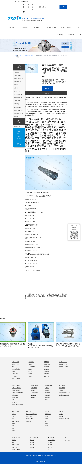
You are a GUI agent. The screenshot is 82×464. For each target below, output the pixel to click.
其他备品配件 (15, 421)
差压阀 (30, 369)
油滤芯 (33, 55)
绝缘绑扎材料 (29, 418)
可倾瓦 (14, 440)
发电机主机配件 (18, 110)
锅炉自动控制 (17, 100)
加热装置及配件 (18, 107)
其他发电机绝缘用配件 (31, 414)
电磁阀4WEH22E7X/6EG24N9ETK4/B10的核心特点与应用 (40, 345)
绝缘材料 (16, 85)
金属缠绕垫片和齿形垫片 (18, 404)
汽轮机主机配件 (18, 75)
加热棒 (32, 442)
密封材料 (16, 116)
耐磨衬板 (61, 416)
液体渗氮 (61, 414)
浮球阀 (30, 373)
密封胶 (46, 423)
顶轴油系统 (46, 376)
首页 (16, 55)
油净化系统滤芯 (16, 369)
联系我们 (32, 7)
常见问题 (67, 440)
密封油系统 (46, 369)
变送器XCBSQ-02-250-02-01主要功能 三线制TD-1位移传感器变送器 (35, 296)
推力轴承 (14, 447)
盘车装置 (14, 402)
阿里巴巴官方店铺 (24, 7)
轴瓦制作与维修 (18, 91)
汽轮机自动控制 (18, 78)
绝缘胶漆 (28, 421)
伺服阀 (30, 364)
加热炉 (32, 444)
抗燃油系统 (46, 371)
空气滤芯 (14, 376)
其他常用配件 (34, 388)
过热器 (14, 430)
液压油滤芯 (15, 373)
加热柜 (32, 440)
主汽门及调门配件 (16, 388)
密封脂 (46, 426)
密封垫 (46, 418)
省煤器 (14, 428)
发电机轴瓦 (47, 392)
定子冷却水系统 (34, 392)
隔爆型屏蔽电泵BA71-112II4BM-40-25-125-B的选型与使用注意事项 (68, 345)
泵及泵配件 (16, 81)
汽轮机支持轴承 (16, 449)
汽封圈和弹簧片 (16, 390)
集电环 (46, 399)
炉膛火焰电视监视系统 (64, 392)
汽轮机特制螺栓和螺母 (17, 392)
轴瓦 (49, 449)
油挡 (13, 399)
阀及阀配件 (16, 104)
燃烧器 (14, 426)
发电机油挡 (47, 390)
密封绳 (46, 421)
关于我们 (28, 7)
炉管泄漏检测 (62, 390)
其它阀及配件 (32, 366)
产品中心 (20, 55)
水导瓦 (50, 447)
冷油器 (50, 442)
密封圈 (46, 416)
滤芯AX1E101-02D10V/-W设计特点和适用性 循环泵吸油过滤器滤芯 (57, 295)
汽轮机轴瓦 (15, 395)
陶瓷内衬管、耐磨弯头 (64, 418)
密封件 (50, 444)
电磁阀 (30, 376)
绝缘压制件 (29, 416)
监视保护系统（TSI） (64, 366)
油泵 (26, 225)
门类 (13, 416)
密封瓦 (14, 442)
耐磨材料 (16, 88)
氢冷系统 (33, 397)
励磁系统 (33, 390)
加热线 (32, 447)
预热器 (14, 418)
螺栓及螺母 (47, 397)
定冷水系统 (46, 366)
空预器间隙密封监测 (64, 395)
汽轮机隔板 (15, 397)
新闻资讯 (16, 126)
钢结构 (14, 414)
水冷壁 (14, 423)
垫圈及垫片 (47, 395)
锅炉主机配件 (17, 97)
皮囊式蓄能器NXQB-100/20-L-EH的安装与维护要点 (12, 345)
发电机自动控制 (18, 113)
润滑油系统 (46, 373)
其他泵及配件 (47, 364)
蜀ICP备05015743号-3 (41, 462)
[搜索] (63, 7)
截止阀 (30, 371)
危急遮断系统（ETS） (64, 364)
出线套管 (47, 388)
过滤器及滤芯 (26, 55)
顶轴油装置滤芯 (16, 378)
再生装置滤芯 (15, 364)
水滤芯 (14, 366)
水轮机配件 (16, 72)
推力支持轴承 (15, 444)
